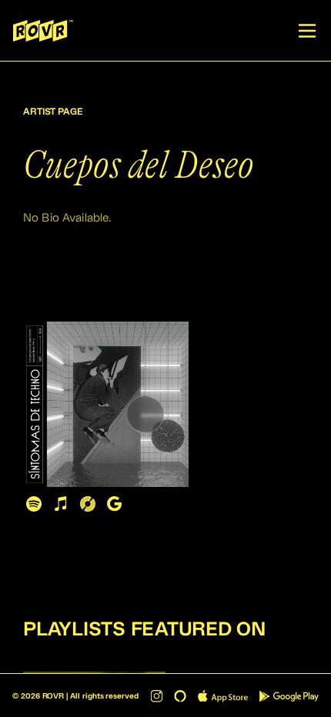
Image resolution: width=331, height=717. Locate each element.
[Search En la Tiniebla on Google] (114, 503)
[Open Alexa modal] (180, 696)
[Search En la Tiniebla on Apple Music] (60, 503)
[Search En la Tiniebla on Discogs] (87, 503)
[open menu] (307, 30)
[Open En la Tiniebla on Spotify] (33, 503)
